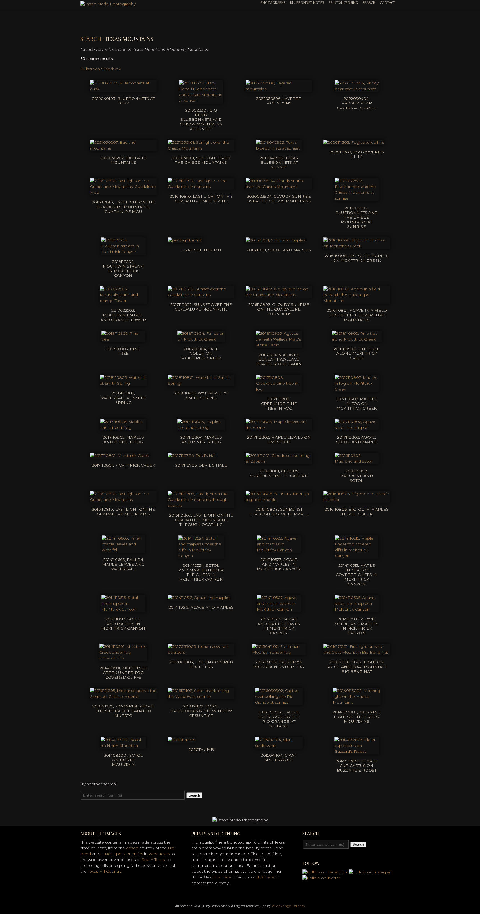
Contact (387, 3)
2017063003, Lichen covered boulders (201, 664)
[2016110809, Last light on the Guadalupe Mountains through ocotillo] (201, 505)
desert (132, 847)
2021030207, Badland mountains (123, 160)
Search (368, 3)
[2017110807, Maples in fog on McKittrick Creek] (357, 389)
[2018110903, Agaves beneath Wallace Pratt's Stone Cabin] (279, 345)
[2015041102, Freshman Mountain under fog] (279, 652)
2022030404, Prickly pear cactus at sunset (356, 103)
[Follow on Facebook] (325, 872)
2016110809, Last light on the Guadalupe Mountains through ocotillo (201, 520)
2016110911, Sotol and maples (279, 249)
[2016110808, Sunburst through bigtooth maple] (279, 499)
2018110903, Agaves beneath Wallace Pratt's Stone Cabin (279, 359)
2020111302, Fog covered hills (357, 154)
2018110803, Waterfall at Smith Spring (123, 398)
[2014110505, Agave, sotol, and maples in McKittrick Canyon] (357, 609)
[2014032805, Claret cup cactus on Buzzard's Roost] (356, 751)
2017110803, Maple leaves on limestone (279, 439)
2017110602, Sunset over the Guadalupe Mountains (201, 307)
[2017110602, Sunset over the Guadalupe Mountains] (201, 294)
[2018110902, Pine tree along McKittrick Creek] (357, 339)
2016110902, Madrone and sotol (356, 476)
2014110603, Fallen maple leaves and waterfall (123, 564)
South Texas (153, 859)
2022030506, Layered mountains (279, 101)
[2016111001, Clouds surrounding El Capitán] (279, 461)
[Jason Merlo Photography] (108, 3)
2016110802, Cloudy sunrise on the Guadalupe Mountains (278, 309)
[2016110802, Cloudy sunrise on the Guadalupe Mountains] (279, 294)
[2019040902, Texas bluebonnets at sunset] (278, 148)
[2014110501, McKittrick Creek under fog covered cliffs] (123, 658)
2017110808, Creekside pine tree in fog (279, 403)
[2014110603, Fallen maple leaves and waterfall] (123, 549)
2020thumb (201, 749)
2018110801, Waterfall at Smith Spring (201, 395)
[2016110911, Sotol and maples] (275, 240)
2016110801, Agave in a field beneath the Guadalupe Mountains (357, 315)
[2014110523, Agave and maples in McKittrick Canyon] (279, 549)
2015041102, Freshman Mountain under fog (279, 664)
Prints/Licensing (343, 3)
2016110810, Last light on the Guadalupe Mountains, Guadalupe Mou (123, 207)
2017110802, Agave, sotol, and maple (356, 439)
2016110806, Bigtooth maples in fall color (357, 512)
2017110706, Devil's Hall (201, 465)
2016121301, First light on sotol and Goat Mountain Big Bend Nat (356, 666)
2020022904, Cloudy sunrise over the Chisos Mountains (279, 198)
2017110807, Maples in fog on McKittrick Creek (356, 403)
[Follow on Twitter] (321, 877)
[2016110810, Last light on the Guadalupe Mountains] (201, 186)
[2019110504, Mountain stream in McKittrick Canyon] (123, 251)
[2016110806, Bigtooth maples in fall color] (356, 499)
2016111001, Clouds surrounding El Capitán (279, 473)
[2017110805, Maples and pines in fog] (123, 427)
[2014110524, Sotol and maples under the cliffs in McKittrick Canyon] (201, 555)
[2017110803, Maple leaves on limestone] (279, 427)
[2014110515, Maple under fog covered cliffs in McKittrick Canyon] (356, 555)
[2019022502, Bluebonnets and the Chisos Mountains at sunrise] (357, 198)
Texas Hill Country (104, 871)
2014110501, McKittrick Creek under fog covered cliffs (123, 672)
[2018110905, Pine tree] (123, 339)
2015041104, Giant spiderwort (279, 757)
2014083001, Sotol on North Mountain (123, 760)
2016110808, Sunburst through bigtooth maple (279, 512)
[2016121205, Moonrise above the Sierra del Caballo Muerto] (123, 696)
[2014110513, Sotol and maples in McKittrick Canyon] (123, 609)
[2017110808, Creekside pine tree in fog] (278, 389)
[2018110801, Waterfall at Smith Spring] (201, 383)
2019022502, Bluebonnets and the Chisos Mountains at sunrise (357, 217)
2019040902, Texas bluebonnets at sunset (279, 162)
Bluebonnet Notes (307, 3)
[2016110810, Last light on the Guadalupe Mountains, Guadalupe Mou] (123, 192)
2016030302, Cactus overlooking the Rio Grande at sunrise (278, 718)
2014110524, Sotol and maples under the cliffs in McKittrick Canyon (201, 572)
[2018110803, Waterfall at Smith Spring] (123, 383)
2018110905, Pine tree (123, 351)
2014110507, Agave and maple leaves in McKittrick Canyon (279, 625)
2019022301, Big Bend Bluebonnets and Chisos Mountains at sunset (201, 119)
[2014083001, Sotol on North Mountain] (123, 745)
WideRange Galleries (288, 906)
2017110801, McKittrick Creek (123, 465)
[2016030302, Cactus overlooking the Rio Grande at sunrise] (279, 702)
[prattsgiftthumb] (185, 240)
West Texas (159, 853)
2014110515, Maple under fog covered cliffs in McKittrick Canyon (357, 574)
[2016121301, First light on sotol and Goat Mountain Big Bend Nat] (356, 652)
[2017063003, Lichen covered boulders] (201, 652)
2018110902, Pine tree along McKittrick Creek (357, 353)
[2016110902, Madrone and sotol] (357, 461)
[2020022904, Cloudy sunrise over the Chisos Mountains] (279, 186)
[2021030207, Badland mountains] (123, 148)
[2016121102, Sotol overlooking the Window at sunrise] (201, 696)
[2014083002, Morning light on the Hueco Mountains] (357, 702)
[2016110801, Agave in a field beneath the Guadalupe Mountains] (356, 300)
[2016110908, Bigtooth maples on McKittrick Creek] (356, 245)
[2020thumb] (182, 739)
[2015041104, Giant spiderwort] (279, 745)
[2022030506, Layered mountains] (279, 88)
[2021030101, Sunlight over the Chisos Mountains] (201, 148)
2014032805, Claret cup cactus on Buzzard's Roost (356, 766)
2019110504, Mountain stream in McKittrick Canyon (123, 268)
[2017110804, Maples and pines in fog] (201, 427)
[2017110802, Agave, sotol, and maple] (357, 427)
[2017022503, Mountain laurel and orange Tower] (123, 300)
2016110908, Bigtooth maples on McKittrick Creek (357, 258)
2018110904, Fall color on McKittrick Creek (201, 353)
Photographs (273, 3)
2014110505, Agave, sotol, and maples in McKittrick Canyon (356, 625)
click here (221, 877)
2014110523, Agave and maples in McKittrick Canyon (279, 564)
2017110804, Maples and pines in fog (201, 439)
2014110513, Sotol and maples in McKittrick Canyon (123, 623)
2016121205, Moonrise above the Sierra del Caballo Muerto (123, 711)
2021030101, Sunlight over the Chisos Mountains (201, 160)
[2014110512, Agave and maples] (199, 597)
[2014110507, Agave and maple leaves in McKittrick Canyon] (279, 609)
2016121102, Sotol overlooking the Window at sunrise (201, 711)
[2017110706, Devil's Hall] (192, 455)
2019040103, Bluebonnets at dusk (123, 101)
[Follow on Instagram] (371, 872)
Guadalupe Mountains (121, 853)
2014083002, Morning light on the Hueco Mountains (357, 716)
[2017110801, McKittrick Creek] (119, 455)
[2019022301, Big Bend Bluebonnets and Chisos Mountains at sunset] (201, 100)
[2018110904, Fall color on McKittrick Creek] (201, 339)
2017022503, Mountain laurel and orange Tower (123, 315)
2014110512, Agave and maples (201, 607)
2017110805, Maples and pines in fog (123, 439)
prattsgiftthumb (201, 249)
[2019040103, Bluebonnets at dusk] (123, 88)
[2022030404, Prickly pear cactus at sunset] (357, 88)
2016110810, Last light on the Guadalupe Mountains (201, 198)
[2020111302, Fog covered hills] (353, 142)
